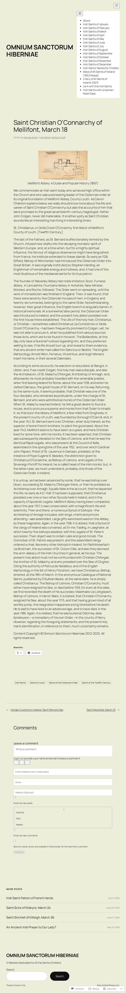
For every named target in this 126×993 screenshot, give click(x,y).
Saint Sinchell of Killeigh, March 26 (30, 917)
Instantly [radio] (20, 812)
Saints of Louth (58, 137)
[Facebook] (22, 762)
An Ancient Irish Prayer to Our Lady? (31, 927)
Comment (19, 852)
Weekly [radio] (19, 824)
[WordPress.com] (16, 762)
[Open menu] (117, 5)
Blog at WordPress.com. (108, 985)
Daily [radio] (18, 818)
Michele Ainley (30, 137)
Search (10, 969)
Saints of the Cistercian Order (63, 682)
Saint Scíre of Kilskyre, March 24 (28, 907)
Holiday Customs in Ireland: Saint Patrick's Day (36, 710)
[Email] (27, 762)
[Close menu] (80, 13)
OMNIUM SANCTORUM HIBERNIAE (39, 50)
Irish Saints (45, 137)
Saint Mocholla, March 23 (101, 710)
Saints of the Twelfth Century (96, 682)
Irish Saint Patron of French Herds (29, 898)
